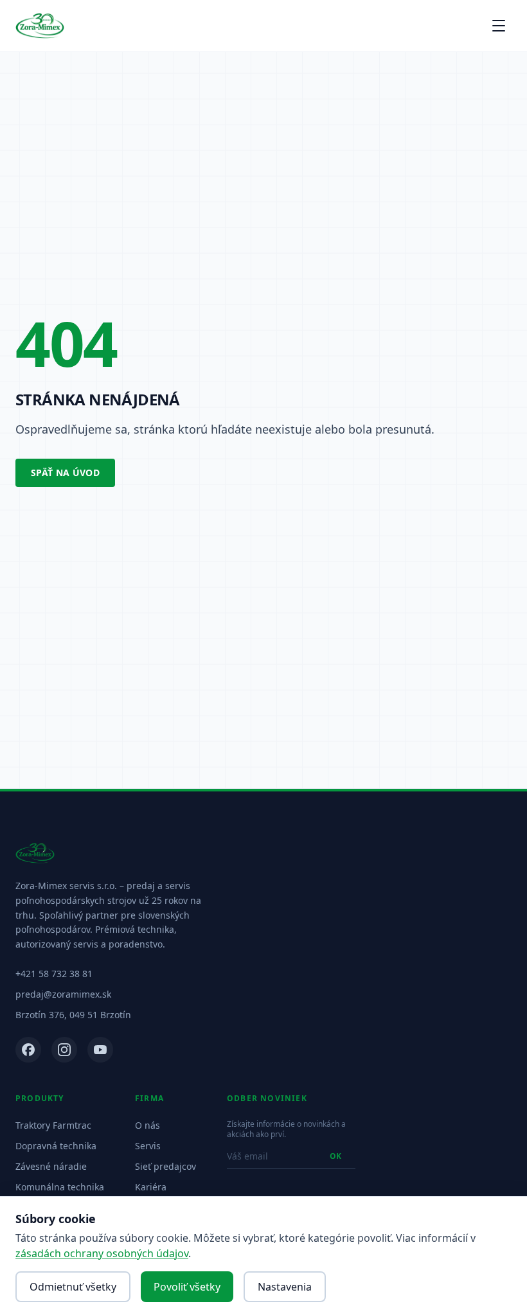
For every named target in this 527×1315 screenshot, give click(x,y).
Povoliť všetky (187, 1287)
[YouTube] (100, 1050)
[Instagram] (64, 1050)
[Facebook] (28, 1050)
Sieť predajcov (165, 1166)
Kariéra (150, 1187)
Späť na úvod (65, 472)
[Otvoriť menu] (499, 26)
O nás (147, 1125)
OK (335, 1156)
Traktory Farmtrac (53, 1125)
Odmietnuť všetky (73, 1287)
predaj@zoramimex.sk (63, 994)
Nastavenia (285, 1287)
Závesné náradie (51, 1166)
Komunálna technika (59, 1187)
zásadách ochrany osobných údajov (101, 1253)
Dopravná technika (55, 1146)
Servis (148, 1146)
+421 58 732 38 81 (54, 973)
